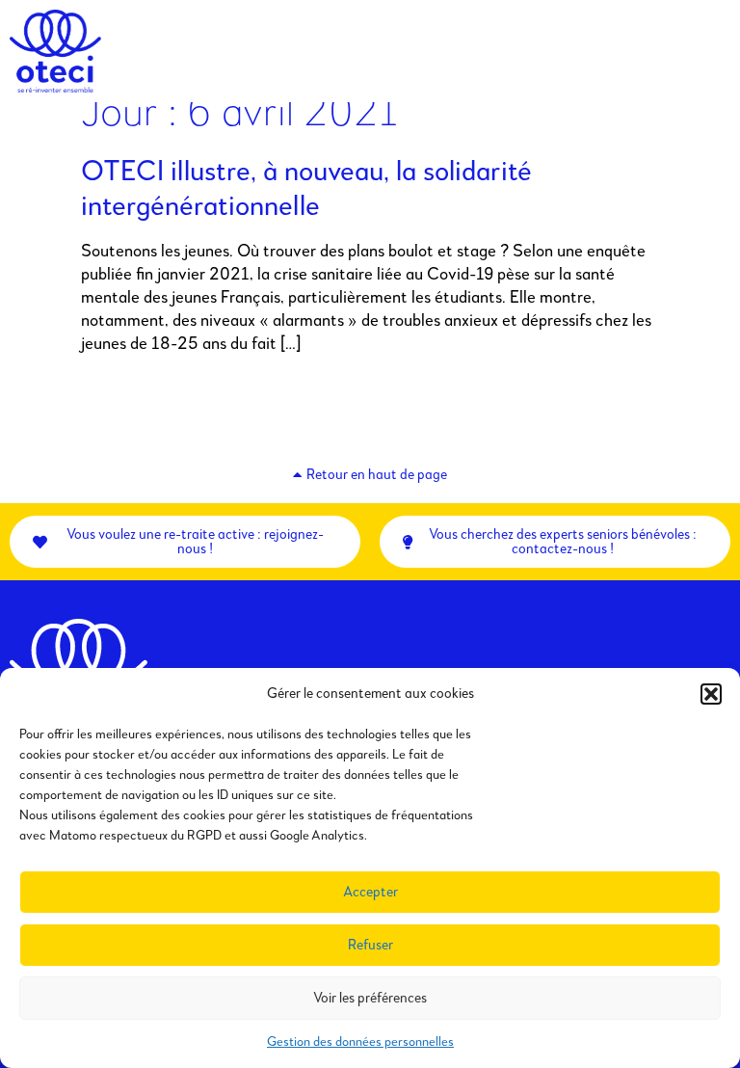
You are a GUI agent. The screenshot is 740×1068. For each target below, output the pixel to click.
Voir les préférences (370, 998)
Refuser (370, 945)
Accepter (370, 892)
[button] (711, 694)
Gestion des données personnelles (360, 1042)
